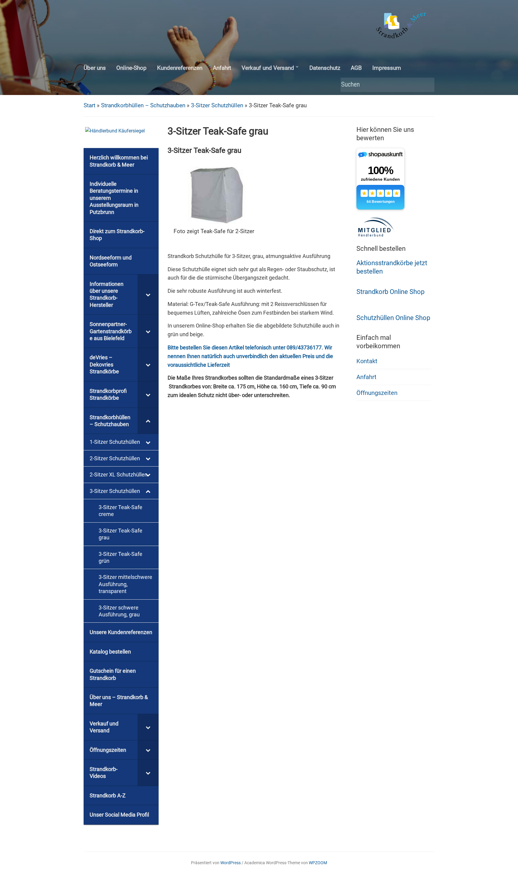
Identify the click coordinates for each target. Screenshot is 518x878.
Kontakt (366, 361)
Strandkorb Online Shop (390, 291)
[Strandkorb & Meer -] (401, 26)
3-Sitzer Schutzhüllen (217, 105)
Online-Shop (131, 67)
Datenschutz (324, 67)
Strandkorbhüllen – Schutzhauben (143, 105)
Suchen (426, 85)
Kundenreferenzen (179, 67)
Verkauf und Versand (268, 67)
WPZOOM (318, 862)
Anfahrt (222, 67)
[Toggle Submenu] (148, 294)
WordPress (230, 862)
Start (89, 105)
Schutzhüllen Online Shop (393, 318)
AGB (356, 67)
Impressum (386, 67)
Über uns (95, 67)
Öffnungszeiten (376, 392)
